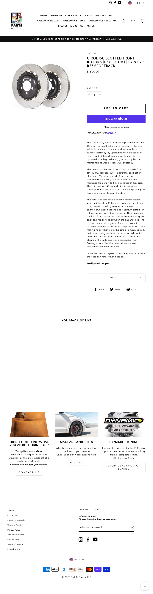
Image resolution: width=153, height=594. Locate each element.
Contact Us (87, 26)
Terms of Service (15, 525)
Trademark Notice (15, 534)
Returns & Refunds (16, 520)
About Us (56, 15)
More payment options (116, 127)
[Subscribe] (131, 527)
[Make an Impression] (76, 424)
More (73, 26)
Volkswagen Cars (48, 20)
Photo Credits (13, 539)
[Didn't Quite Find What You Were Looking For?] (29, 424)
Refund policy (13, 549)
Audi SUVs (86, 15)
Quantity (93, 88)
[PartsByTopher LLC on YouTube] (95, 539)
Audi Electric (104, 15)
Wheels (76, 462)
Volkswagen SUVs (74, 20)
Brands (63, 26)
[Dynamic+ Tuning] (124, 424)
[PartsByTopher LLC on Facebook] (88, 539)
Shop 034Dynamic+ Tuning (124, 467)
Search (10, 510)
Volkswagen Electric (103, 20)
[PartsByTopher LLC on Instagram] (81, 539)
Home (43, 15)
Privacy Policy (13, 530)
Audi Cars (71, 15)
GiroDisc (93, 53)
